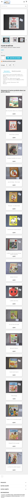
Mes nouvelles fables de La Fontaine (14, 110)
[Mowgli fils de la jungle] (14, 434)
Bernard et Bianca (14, 348)
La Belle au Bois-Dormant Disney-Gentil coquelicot (14, 254)
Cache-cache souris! (14, 372)
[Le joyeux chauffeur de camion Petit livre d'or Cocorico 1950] (14, 149)
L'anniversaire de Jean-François (14, 229)
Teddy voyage (14, 395)
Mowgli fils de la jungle (14, 443)
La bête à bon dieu (14, 300)
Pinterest (13, 65)
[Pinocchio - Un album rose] (14, 197)
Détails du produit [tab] (16, 71)
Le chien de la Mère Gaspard (14, 467)
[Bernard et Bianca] (14, 339)
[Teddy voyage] (14, 387)
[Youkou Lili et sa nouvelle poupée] (14, 410)
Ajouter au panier (13, 58)
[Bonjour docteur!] (14, 268)
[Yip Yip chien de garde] (14, 315)
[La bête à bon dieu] (14, 292)
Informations (5, 492)
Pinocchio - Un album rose (14, 205)
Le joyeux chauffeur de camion (14, 158)
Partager (6, 65)
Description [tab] (7, 71)
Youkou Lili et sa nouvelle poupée (14, 419)
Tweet (10, 65)
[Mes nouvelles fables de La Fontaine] (14, 102)
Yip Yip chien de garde (14, 324)
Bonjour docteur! (14, 277)
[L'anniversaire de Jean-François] (14, 220)
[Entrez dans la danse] (14, 125)
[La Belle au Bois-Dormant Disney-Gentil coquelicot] (14, 244)
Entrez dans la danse (14, 134)
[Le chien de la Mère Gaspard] (14, 458)
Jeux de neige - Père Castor (14, 182)
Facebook (2, 476)
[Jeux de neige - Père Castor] (14, 173)
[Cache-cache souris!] (14, 363)
